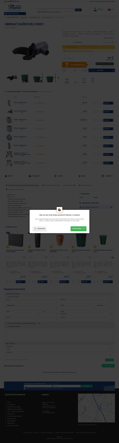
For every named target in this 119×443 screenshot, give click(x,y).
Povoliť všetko (76, 228)
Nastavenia (41, 228)
